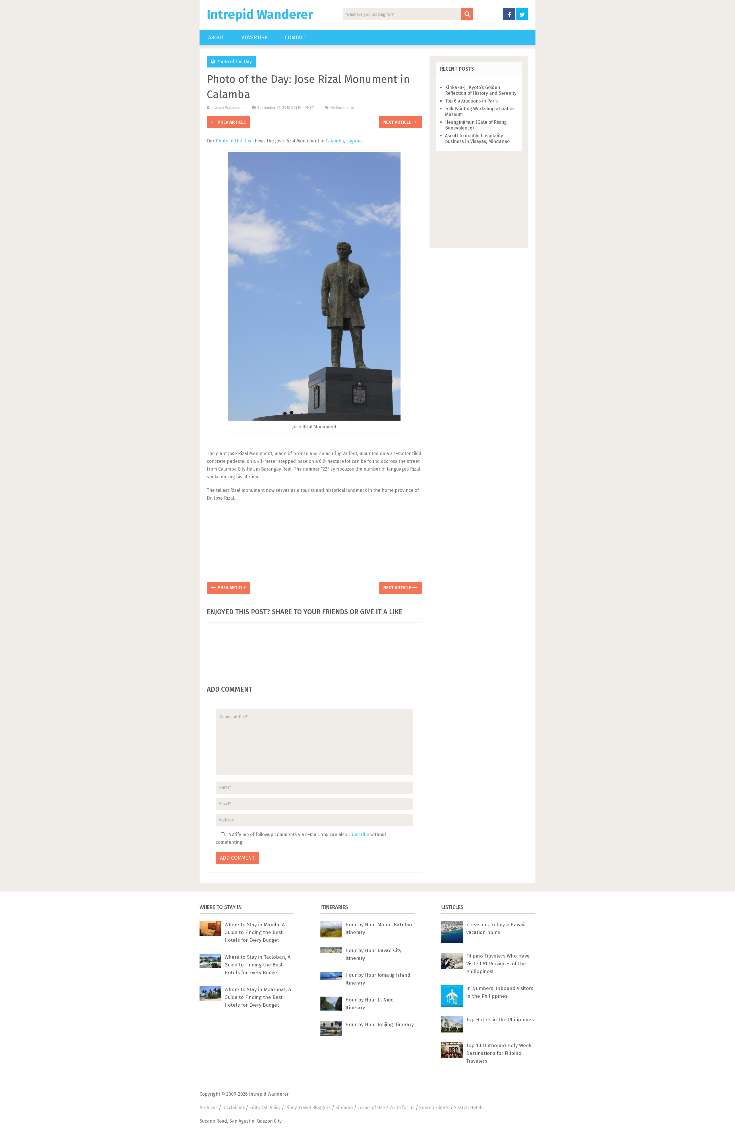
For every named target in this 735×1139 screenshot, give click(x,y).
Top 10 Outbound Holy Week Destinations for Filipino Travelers (498, 1053)
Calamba (335, 141)
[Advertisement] (314, 543)
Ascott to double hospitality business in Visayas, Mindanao (477, 138)
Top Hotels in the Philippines (500, 1020)
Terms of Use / (373, 1107)
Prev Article (231, 122)
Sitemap (344, 1107)
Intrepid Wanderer (260, 14)
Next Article (397, 122)
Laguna (354, 141)
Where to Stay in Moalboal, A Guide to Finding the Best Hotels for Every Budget (258, 997)
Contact (295, 37)
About (216, 37)
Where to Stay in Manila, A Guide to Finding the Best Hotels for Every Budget (255, 932)
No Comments (342, 107)
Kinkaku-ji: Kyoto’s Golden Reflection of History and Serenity (481, 90)
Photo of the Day (234, 61)
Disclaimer (233, 1107)
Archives (209, 1107)
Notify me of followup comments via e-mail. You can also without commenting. (301, 838)
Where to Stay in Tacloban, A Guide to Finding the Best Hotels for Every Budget (258, 965)
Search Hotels (468, 1107)
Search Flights (434, 1107)
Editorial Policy (265, 1107)
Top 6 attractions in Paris (471, 101)
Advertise (254, 37)
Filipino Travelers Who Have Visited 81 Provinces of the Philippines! (498, 963)
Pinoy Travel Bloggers (308, 1107)
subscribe (358, 834)
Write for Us (402, 1107)
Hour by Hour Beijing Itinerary (379, 1025)
